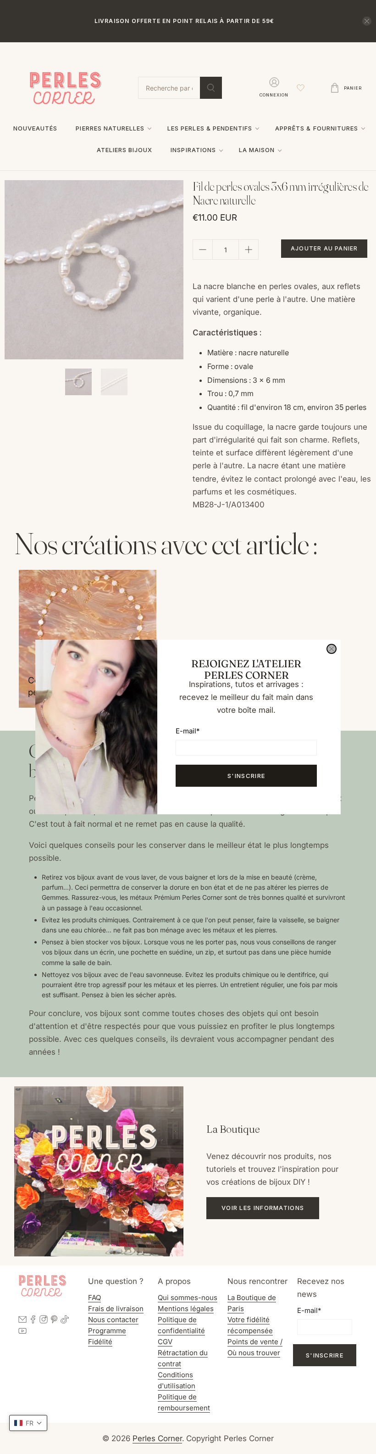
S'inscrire (246, 775)
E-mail (187, 731)
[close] (331, 648)
